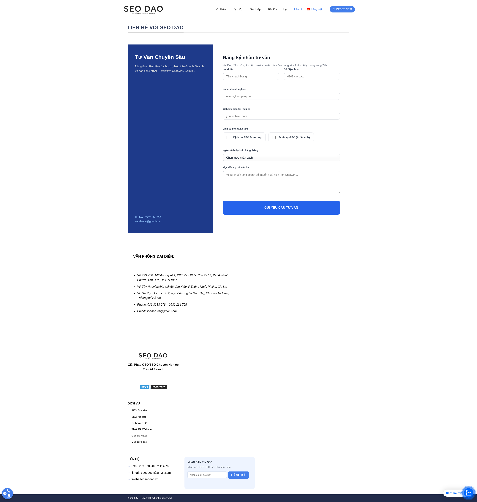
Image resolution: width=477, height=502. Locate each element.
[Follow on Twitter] (153, 379)
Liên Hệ (298, 9)
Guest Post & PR (141, 441)
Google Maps (139, 435)
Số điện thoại (291, 69)
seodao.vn (151, 479)
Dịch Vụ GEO (139, 423)
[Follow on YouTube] (168, 379)
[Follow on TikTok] (146, 379)
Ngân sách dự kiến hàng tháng (240, 150)
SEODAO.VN (143, 498)
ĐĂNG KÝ (238, 475)
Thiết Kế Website (142, 429)
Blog (284, 9)
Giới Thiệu (220, 9)
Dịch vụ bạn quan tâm (235, 128)
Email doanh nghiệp (234, 89)
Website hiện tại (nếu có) (237, 109)
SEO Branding (140, 410)
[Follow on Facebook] (138, 379)
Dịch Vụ (237, 9)
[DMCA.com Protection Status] (153, 386)
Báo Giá (272, 9)
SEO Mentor (139, 416)
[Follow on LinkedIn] (161, 379)
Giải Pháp (255, 9)
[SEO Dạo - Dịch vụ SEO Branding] (143, 9)
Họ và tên (228, 69)
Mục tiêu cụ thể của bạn (236, 167)
